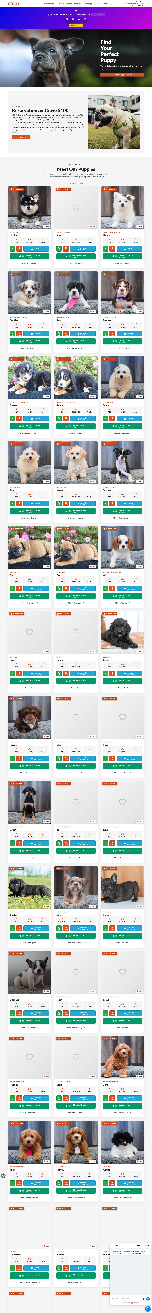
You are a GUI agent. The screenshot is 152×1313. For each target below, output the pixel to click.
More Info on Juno (121, 858)
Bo (57, 829)
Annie (59, 405)
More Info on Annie (74, 433)
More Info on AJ (121, 603)
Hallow (106, 235)
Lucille (13, 235)
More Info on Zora (121, 1113)
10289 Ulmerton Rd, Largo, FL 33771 (134, 3)
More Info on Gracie (28, 518)
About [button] (96, 4)
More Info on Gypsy (28, 858)
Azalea (106, 1169)
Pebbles (14, 1084)
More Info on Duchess (28, 1028)
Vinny (59, 914)
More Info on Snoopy (121, 518)
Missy (59, 999)
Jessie (106, 660)
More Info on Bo (74, 858)
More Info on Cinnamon (28, 1282)
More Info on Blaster (75, 1282)
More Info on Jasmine (74, 518)
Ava (58, 575)
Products (77, 4)
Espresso (107, 320)
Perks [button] (60, 4)
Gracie (13, 490)
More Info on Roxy (121, 773)
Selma (106, 405)
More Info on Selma (121, 433)
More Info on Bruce (28, 688)
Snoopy (107, 490)
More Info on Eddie (74, 1113)
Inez (58, 235)
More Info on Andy (28, 603)
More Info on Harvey (75, 1197)
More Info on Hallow (121, 263)
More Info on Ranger (28, 433)
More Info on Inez (74, 263)
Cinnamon (15, 1254)
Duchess (14, 999)
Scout (106, 999)
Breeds (69, 4)
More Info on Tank (28, 1197)
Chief (59, 744)
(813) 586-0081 (139, 5)
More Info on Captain (28, 943)
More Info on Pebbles (28, 1113)
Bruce (13, 660)
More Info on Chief (75, 773)
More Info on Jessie (121, 688)
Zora (105, 1084)
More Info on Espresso (121, 348)
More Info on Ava (74, 603)
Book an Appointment (21, 137)
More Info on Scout (121, 1028)
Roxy (105, 744)
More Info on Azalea (121, 1197)
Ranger (14, 405)
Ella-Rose (108, 1254)
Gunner (60, 660)
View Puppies (76, 25)
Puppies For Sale (49, 4)
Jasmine (60, 490)
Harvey (60, 1169)
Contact (106, 4)
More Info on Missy (74, 1028)
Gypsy (13, 829)
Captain (14, 914)
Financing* (88, 4)
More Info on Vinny (74, 943)
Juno (105, 829)
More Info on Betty (74, 348)
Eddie (59, 1084)
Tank (12, 1169)
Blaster (60, 1254)
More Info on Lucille (28, 263)
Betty (59, 320)
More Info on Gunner (75, 688)
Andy (13, 575)
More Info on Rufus (121, 943)
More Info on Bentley (28, 348)
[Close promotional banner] (135, 18)
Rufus (106, 914)
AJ (104, 575)
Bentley (14, 320)
